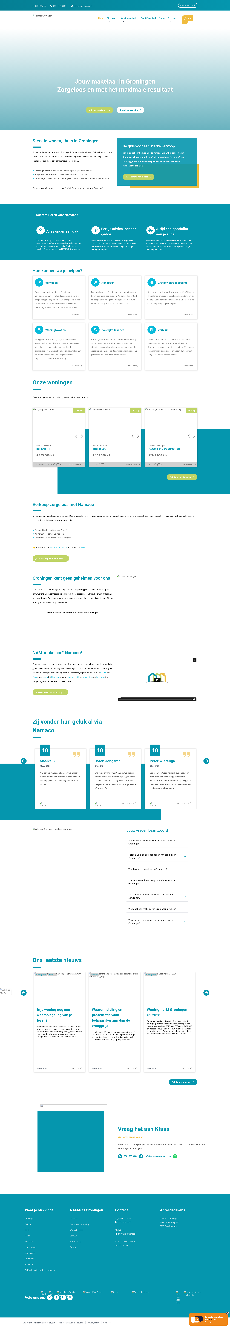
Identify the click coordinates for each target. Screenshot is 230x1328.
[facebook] (56, 1297)
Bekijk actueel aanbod (180, 477)
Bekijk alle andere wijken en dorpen (40, 1270)
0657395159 (40, 6)
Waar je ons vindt (39, 1210)
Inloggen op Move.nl (186, 5)
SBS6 (83, 547)
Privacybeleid (93, 1322)
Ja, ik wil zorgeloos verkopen (49, 558)
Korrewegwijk (73, 677)
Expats (162, 18)
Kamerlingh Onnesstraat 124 (164, 448)
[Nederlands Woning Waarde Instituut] (68, 1297)
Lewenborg (30, 1253)
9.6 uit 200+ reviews (58, 547)
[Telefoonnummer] (120, 1156)
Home (101, 18)
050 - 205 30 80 (59, 6)
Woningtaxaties (76, 1230)
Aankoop (52, 975)
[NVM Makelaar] (43, 1297)
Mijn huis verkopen (98, 110)
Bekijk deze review (127, 803)
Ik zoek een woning (129, 110)
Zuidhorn (100, 677)
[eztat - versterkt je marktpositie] (192, 1297)
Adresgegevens (172, 1210)
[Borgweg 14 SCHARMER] (59, 424)
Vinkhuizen (88, 677)
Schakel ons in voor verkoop (49, 692)
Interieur (94, 975)
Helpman (55, 677)
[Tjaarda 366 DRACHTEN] (115, 424)
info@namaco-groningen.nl (158, 1156)
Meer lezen (76, 314)
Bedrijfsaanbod (148, 18)
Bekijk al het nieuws (181, 1082)
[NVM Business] (51, 1297)
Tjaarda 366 (99, 448)
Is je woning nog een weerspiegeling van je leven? (54, 1014)
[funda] (119, 1297)
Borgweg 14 (43, 448)
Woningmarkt (41, 975)
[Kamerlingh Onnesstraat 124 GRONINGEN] (171, 424)
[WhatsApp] (175, 1156)
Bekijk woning (75, 464)
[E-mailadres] (141, 1156)
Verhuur (73, 1235)
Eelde (35, 677)
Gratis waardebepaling (79, 1224)
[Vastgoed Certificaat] (95, 1297)
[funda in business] (152, 1297)
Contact (189, 18)
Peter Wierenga (162, 761)
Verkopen (74, 1218)
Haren (45, 677)
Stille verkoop (75, 1241)
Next (199, 740)
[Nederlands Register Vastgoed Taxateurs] (178, 1297)
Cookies (107, 1322)
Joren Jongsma (107, 761)
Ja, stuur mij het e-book (137, 176)
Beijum (103, 672)
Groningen (29, 1218)
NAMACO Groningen (86, 1210)
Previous (31, 740)
